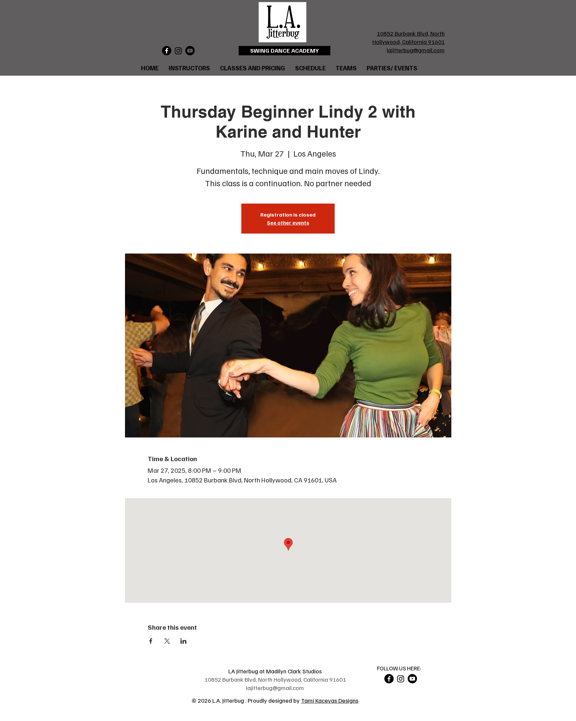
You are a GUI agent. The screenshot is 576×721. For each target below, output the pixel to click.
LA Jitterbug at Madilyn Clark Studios (275, 671)
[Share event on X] (167, 641)
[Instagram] (178, 50)
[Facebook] (166, 50)
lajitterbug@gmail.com (416, 50)
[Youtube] (190, 50)
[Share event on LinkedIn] (183, 641)
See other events (288, 222)
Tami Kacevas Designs (329, 700)
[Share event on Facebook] (151, 641)
